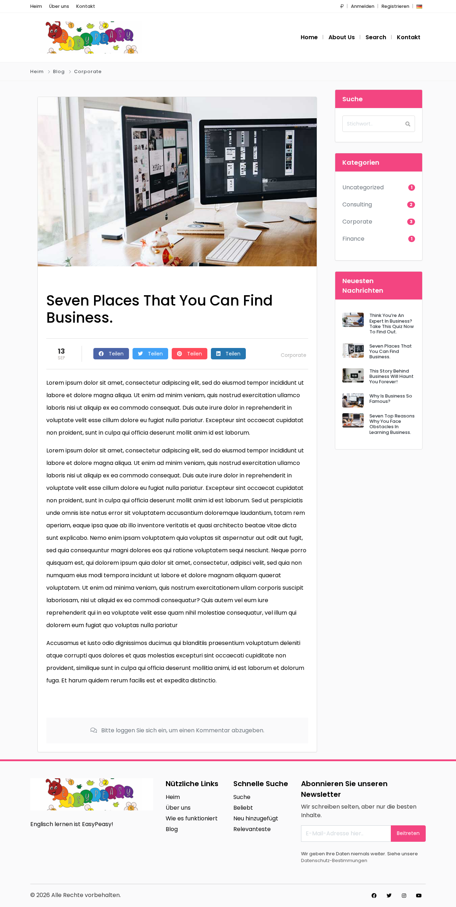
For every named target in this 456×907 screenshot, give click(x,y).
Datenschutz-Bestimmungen (334, 860)
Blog (59, 71)
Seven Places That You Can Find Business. (390, 351)
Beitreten (408, 833)
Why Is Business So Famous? (390, 398)
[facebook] (374, 895)
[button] (342, 6)
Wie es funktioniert (192, 818)
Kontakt (85, 6)
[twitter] (389, 895)
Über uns (59, 6)
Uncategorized (363, 187)
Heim (36, 6)
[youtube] (419, 895)
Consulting (357, 204)
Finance (353, 239)
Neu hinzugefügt (255, 818)
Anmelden (362, 6)
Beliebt (243, 808)
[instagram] (404, 895)
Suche (241, 797)
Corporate (88, 71)
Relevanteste (252, 829)
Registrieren (395, 6)
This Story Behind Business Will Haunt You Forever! (391, 376)
